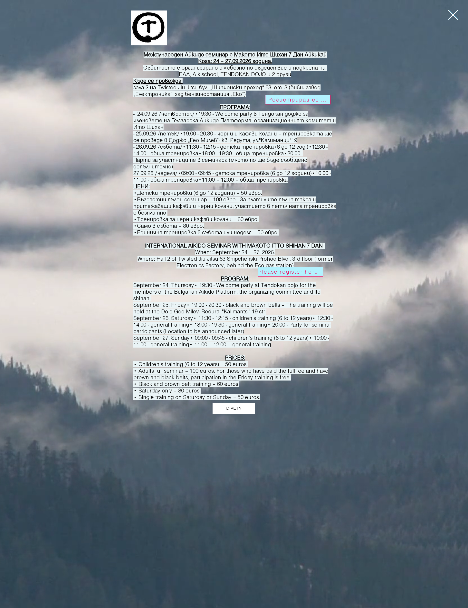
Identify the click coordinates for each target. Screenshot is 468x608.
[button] (453, 15)
